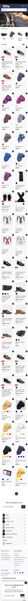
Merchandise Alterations (20, 557)
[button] (25, 600)
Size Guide (16, 565)
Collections (8, 21)
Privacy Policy (17, 563)
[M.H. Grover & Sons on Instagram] (15, 573)
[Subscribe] (23, 506)
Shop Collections (5, 559)
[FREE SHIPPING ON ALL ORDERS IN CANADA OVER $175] (13, 2)
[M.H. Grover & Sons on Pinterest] (22, 573)
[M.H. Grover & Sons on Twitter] (20, 573)
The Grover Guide (5, 555)
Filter (5, 44)
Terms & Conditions (19, 561)
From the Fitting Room (6, 557)
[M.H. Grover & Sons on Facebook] (17, 573)
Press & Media (4, 553)
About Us (16, 553)
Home (2, 21)
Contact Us (16, 555)
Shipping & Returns (18, 559)
